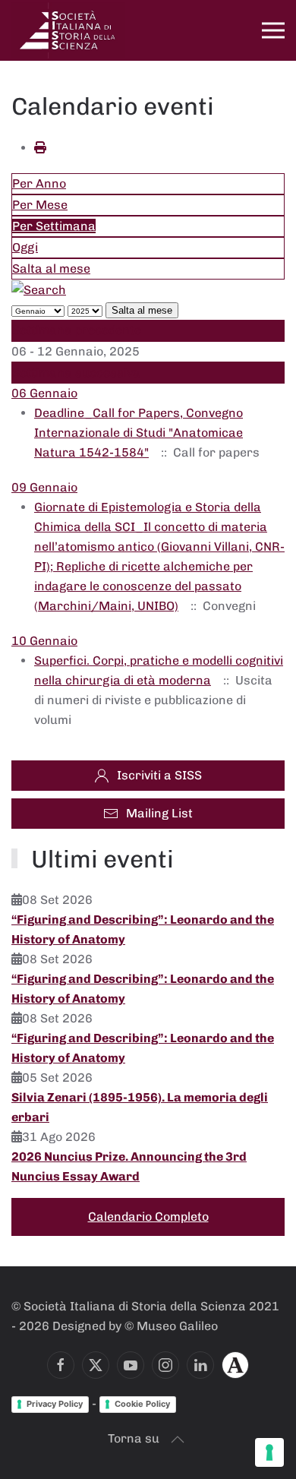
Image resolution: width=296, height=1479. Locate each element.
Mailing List (159, 813)
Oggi (25, 247)
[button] (273, 30)
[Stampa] (40, 148)
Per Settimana (54, 226)
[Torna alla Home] (68, 30)
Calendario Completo (148, 1216)
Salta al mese (51, 268)
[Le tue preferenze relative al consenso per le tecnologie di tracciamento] (269, 1452)
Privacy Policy (55, 1403)
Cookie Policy (142, 1403)
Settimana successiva (76, 372)
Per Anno (39, 183)
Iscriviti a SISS (159, 775)
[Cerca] (38, 289)
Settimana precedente (76, 330)
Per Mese (40, 205)
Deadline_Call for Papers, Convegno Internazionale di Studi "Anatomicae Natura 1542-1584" (138, 433)
